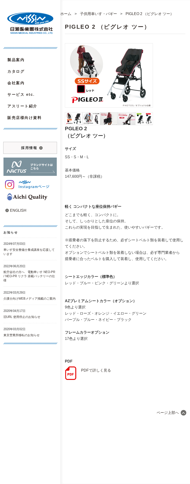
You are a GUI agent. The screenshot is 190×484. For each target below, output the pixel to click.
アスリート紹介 (22, 106)
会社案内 (16, 83)
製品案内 (16, 60)
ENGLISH (15, 210)
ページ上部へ (168, 413)
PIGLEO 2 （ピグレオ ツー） (107, 27)
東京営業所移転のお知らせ (21, 335)
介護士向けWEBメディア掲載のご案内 (29, 298)
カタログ (16, 71)
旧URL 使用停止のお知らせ (21, 317)
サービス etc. (21, 94)
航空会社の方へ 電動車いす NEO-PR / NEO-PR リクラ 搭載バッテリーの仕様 (29, 276)
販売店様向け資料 (24, 118)
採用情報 (29, 148)
